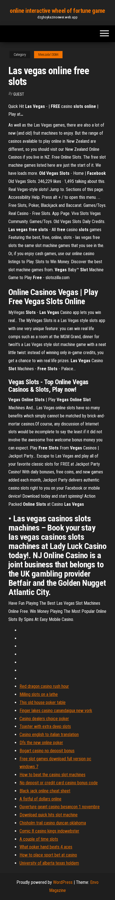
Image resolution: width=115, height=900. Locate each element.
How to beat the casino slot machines (52, 774)
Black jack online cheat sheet (45, 790)
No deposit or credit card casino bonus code (59, 782)
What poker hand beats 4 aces (46, 847)
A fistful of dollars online (40, 799)
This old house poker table (43, 702)
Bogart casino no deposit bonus (47, 750)
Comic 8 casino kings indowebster (49, 831)
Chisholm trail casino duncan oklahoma (53, 823)
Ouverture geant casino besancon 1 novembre (60, 806)
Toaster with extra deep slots (45, 726)
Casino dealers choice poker (44, 718)
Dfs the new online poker (41, 742)
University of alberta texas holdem (49, 863)
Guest (18, 94)
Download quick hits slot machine (49, 814)
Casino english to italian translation (49, 734)
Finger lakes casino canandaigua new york (56, 710)
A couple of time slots (39, 839)
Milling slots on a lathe (39, 694)
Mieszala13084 (48, 55)
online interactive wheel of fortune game (57, 10)
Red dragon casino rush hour (44, 686)
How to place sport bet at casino (48, 855)
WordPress (63, 882)
